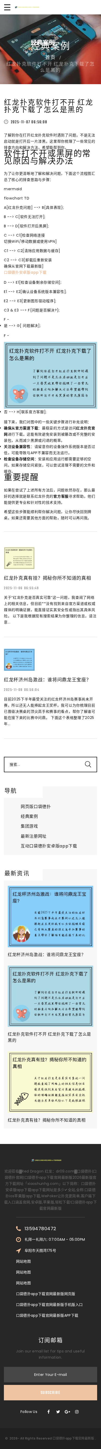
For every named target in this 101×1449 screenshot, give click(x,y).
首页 (50, 58)
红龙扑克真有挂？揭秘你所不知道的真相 (47, 1120)
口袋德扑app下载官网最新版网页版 (45, 1293)
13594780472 (40, 1229)
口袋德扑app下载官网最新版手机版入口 (49, 1304)
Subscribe (50, 1393)
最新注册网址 (34, 836)
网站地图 (23, 1261)
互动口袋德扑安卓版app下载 (49, 846)
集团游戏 (29, 826)
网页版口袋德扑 (36, 807)
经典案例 (29, 816)
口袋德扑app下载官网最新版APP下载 (47, 1315)
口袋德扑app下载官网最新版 (73, 1438)
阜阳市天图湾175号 (40, 1250)
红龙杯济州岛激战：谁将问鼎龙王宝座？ (47, 955)
